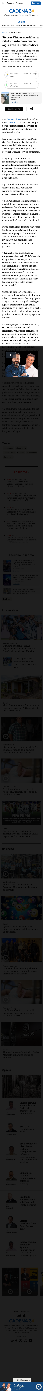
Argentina (14, 15)
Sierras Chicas (13, 119)
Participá (35, 3)
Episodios (14, 102)
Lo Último (6, 15)
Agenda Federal (32, 25)
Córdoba (25, 15)
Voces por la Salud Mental (16, 25)
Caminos (19, 3)
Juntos (21, 22)
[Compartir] (31, 109)
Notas (4, 25)
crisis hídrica (12, 122)
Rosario (35, 15)
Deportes (10, 3)
